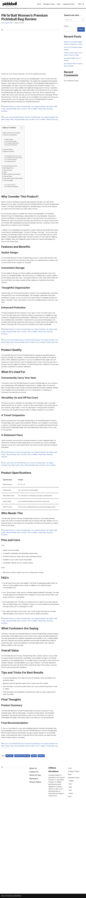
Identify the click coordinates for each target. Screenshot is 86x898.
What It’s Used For (9, 151)
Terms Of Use (35, 775)
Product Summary (10, 185)
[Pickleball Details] (9, 4)
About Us (33, 768)
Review (34, 755)
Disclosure (33, 779)
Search (66, 26)
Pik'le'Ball (9, 755)
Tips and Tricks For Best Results (13, 178)
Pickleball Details (8, 22)
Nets (70, 790)
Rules (59, 4)
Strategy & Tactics (49, 4)
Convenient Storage (11, 141)
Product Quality (8, 149)
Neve (3, 896)
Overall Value (8, 176)
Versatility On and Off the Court (14, 157)
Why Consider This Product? (11, 133)
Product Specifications (10, 166)
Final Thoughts (8, 180)
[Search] (83, 4)
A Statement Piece (11, 161)
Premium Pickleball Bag (22, 755)
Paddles (71, 781)
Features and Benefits (10, 135)
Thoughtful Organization (12, 143)
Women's (41, 755)
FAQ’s (79, 4)
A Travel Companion (11, 159)
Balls (70, 784)
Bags (70, 787)
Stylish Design (9, 139)
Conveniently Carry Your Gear (13, 156)
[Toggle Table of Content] (21, 127)
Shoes (71, 793)
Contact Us (34, 772)
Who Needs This (8, 168)
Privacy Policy (35, 782)
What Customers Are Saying (12, 174)
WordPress (17, 896)
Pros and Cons (7, 170)
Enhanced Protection (11, 145)
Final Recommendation (12, 186)
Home (39, 4)
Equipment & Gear (73, 777)
